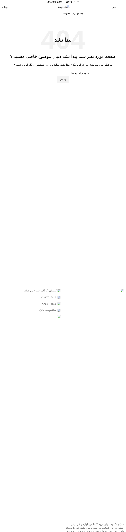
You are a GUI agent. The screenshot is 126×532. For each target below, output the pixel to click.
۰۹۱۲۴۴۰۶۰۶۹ (71, 2)
